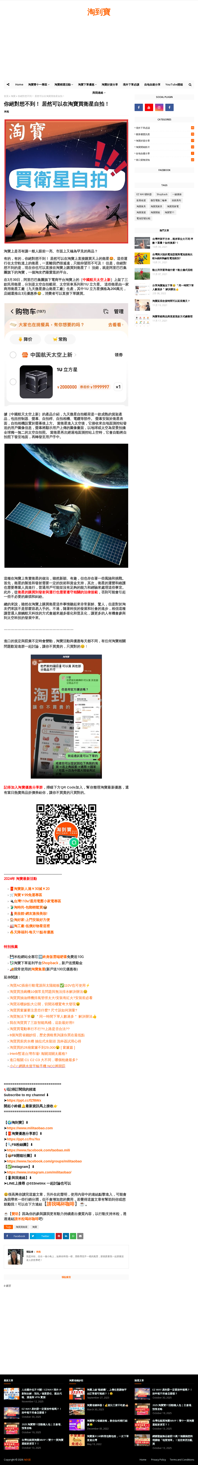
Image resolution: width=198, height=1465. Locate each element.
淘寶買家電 (173, 206)
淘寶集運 (38, 969)
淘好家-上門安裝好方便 (32, 919)
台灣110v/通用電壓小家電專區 (37, 901)
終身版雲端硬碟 (55, 956)
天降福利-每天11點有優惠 (34, 932)
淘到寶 (99, 11)
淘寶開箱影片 (165, 147)
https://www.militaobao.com (30, 1128)
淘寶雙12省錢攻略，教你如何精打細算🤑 (107, 1422)
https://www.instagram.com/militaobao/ (39, 1172)
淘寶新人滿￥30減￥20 (32, 888)
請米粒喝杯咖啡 (26, 1219)
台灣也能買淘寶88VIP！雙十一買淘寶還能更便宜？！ (42, 1441)
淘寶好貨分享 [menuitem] (110, 84)
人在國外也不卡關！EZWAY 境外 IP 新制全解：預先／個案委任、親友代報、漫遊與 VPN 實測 (42, 1393)
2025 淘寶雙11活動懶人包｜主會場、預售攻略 (42, 1426)
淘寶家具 (141, 206)
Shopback (50, 962)
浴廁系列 (176, 200)
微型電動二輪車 (159, 200)
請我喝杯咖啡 (61, 1203)
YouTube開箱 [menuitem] (174, 84)
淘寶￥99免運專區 (28, 894)
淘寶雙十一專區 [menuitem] (37, 84)
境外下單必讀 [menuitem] (131, 84)
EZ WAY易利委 (144, 194)
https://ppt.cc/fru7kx (23, 1139)
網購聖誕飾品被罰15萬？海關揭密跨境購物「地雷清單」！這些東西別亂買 (172, 1439)
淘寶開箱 (155, 212)
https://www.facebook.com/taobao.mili (38, 1150)
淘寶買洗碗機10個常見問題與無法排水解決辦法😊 (48, 992)
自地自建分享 (164, 153)
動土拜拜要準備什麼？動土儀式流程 (172, 270)
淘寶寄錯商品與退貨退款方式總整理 (172, 316)
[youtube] (149, 107)
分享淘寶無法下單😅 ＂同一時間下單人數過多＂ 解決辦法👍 (173, 287)
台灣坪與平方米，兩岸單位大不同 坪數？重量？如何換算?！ (172, 240)
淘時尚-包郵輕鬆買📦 (30, 907)
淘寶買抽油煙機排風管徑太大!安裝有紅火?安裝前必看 (51, 998)
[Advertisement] (99, 51)
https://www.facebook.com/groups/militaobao (44, 1161)
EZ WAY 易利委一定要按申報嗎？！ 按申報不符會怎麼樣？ (42, 1410)
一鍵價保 (177, 194)
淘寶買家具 (156, 206)
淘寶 (34, 1227)
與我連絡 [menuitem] (97, 92)
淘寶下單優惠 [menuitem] (86, 84)
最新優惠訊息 (165, 134)
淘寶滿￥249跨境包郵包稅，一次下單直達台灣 (108, 1438)
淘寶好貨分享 (165, 140)
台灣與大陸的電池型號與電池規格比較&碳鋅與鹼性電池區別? (172, 256)
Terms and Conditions (182, 1459)
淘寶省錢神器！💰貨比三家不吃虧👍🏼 (107, 1405)
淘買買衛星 (21, 1227)
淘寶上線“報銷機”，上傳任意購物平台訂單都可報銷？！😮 (107, 1391)
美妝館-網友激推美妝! (30, 913)
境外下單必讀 (165, 127)
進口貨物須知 (165, 159)
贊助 (15, 1214)
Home (143, 1459)
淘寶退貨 (141, 212)
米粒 (6, 111)
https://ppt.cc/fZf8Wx (24, 1100)
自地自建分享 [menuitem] (152, 84)
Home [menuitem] (19, 84)
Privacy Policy (158, 1459)
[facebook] (139, 107)
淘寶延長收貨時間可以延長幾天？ (171, 301)
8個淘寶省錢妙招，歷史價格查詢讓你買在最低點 (47, 1035)
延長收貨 (141, 200)
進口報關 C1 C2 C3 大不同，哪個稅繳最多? (44, 1060)
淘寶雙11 (169, 212)
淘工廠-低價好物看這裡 (32, 925)
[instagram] (159, 107)
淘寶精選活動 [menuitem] (63, 84)
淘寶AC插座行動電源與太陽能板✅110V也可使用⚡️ (50, 985)
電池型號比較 (143, 218)
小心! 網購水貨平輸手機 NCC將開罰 (37, 1066)
